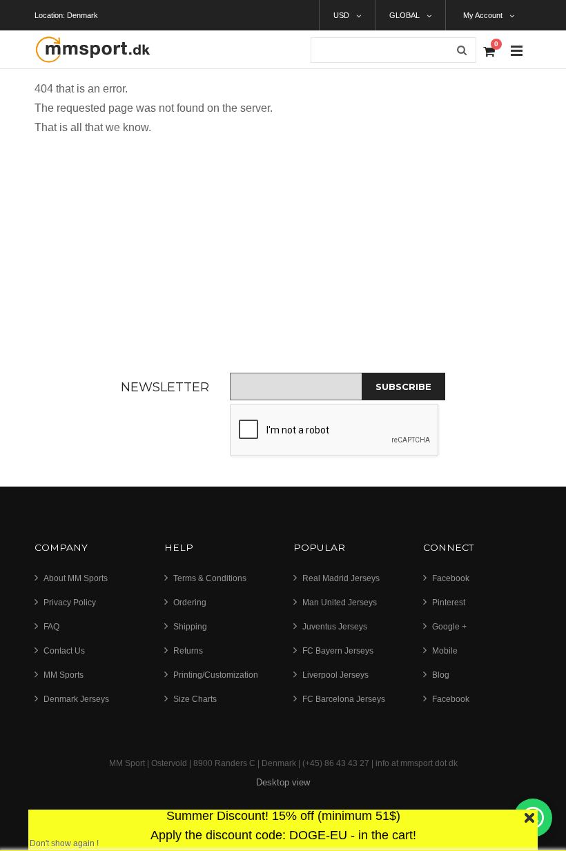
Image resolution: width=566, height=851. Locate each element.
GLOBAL (404, 15)
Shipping (190, 627)
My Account (482, 15)
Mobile (445, 651)
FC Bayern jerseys (337, 651)
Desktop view (283, 782)
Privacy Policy (69, 602)
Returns (188, 651)
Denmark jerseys (76, 699)
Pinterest (448, 602)
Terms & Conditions (209, 578)
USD (341, 15)
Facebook (450, 578)
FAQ (51, 627)
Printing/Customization (215, 675)
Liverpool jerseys (335, 675)
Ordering (189, 602)
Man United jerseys (339, 602)
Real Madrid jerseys (341, 578)
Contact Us (64, 651)
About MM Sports (75, 578)
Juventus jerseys (334, 627)
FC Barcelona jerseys (343, 699)
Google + (449, 627)
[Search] (462, 50)
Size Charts (195, 699)
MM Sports (63, 675)
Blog (440, 675)
